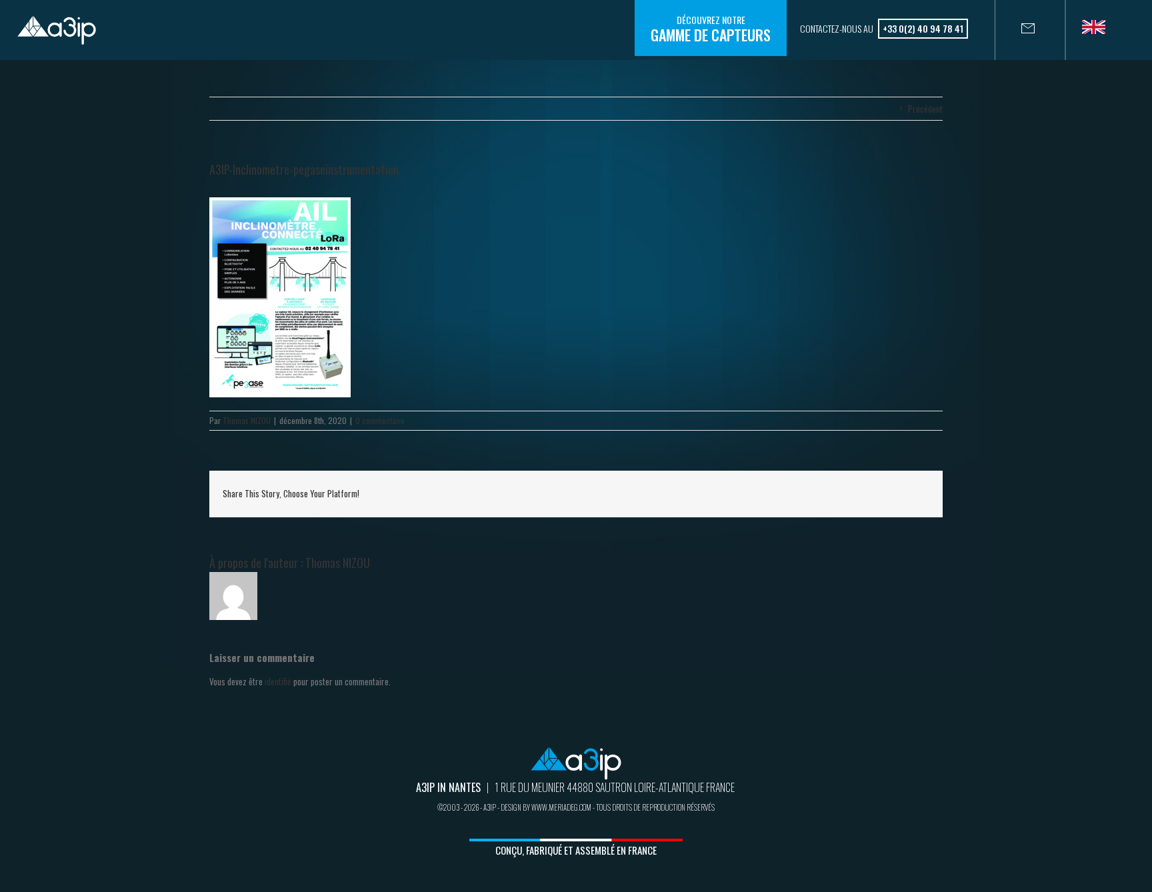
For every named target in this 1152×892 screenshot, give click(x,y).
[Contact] (1014, 30)
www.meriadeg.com (561, 807)
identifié (278, 681)
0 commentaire (380, 420)
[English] (1098, 31)
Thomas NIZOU (247, 420)
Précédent (925, 108)
